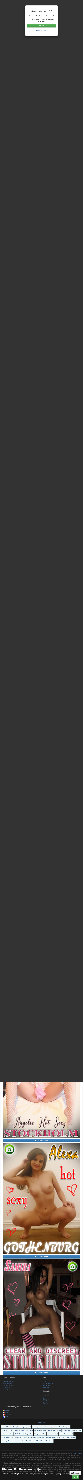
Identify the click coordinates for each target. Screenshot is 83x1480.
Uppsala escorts (8, 1381)
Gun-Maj (45, 1403)
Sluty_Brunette (19, 1430)
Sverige (7, 1411)
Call (76, 1477)
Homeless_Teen (64, 1427)
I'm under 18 (42, 31)
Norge (7, 1413)
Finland (7, 1417)
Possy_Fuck (77, 1430)
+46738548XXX (42, 1257)
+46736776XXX (42, 1373)
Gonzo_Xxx (67, 1430)
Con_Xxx (16, 1427)
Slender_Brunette (51, 1427)
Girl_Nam (29, 1430)
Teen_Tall (61, 1437)
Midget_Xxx (19, 1434)
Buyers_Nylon (51, 1437)
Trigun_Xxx (29, 1434)
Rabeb (45, 1401)
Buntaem (46, 1399)
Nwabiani (46, 1395)
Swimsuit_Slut (53, 1434)
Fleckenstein (47, 1397)
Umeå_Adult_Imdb (54, 1430)
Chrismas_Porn (7, 1434)
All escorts (6, 1389)
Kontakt (45, 1381)
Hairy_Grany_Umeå (66, 1434)
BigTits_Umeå (26, 1427)
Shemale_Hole (7, 1430)
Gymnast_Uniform (47, 1441)
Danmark (8, 1415)
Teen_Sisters (70, 1437)
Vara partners (47, 1385)
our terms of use (76, 1454)
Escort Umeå (6, 1427)
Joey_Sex (19, 1437)
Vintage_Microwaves (9, 1441)
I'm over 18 (42, 26)
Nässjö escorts (7, 1383)
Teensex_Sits (34, 1441)
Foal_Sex (41, 1437)
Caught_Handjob (30, 1437)
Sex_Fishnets (22, 1441)
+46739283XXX (42, 1140)
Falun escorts (7, 1387)
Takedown (46, 1387)
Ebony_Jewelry (38, 1427)
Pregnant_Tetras (40, 1434)
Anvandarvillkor (48, 1383)
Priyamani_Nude (40, 1430)
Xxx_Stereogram (8, 1437)
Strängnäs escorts (8, 1385)
